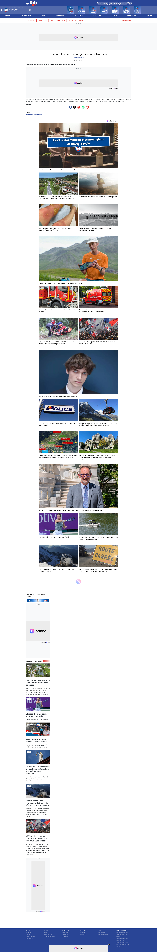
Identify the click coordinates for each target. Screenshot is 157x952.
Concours (97, 15)
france (40, 114)
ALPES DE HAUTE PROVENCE (76, 20)
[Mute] (30, 10)
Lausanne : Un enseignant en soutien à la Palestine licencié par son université (38, 770)
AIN (46, 20)
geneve (36, 114)
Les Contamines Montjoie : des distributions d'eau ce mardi (38, 682)
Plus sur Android (103, 934)
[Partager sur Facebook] (70, 108)
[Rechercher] (130, 3)
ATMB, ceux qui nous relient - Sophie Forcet (36, 740)
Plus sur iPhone (102, 932)
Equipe (28, 934)
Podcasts (79, 15)
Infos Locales (48, 934)
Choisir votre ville (126, 20)
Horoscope (131, 15)
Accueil (8, 15)
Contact (28, 932)
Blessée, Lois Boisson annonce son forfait (36, 715)
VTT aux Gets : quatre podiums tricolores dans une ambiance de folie (37, 838)
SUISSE (52, 20)
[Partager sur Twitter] (74, 108)
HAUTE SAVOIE (31, 20)
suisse (31, 114)
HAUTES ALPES (61, 20)
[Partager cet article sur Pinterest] (78, 108)
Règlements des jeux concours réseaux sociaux (122, 934)
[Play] (2, 10)
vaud (27, 114)
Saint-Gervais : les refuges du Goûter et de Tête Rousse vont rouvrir (37, 803)
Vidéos (114, 15)
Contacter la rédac (49, 936)
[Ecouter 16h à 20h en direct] (38, 600)
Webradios (60, 15)
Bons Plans (26, 15)
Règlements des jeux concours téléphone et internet (123, 944)
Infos (43, 15)
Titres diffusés (30, 936)
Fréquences (29, 938)
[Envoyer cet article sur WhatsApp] (83, 108)
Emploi (149, 15)
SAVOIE (40, 20)
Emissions (65, 934)
